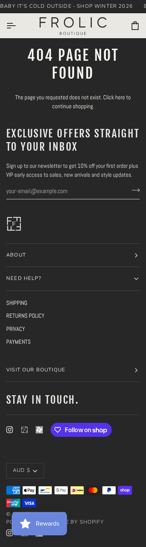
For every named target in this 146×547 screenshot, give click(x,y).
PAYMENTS (18, 341)
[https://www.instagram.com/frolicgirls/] (24, 429)
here (120, 97)
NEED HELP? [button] (23, 278)
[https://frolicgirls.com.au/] (39, 429)
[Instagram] (9, 429)
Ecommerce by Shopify (68, 522)
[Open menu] (18, 25)
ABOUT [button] (16, 255)
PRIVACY (15, 328)
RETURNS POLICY (25, 315)
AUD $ (21, 470)
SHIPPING (16, 302)
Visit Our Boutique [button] (35, 369)
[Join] (133, 190)
